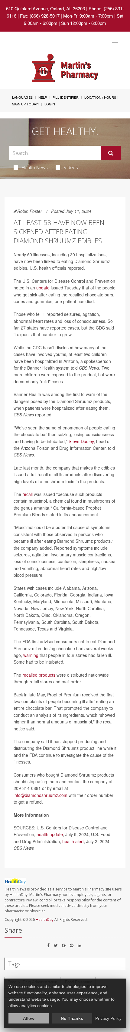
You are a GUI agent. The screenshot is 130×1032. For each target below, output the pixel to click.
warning (30, 655)
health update (50, 834)
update (43, 288)
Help (42, 97)
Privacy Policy (108, 1018)
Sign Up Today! (25, 103)
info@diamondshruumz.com (40, 795)
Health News (35, 167)
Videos (71, 167)
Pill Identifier (66, 97)
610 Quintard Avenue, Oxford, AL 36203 (45, 8)
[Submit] (111, 153)
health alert (73, 841)
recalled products (38, 675)
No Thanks (72, 1018)
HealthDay (45, 919)
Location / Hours (100, 97)
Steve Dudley (81, 441)
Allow (28, 1018)
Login (49, 103)
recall (27, 494)
